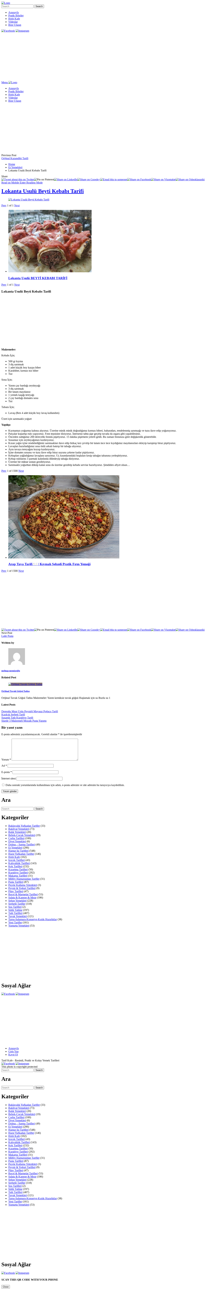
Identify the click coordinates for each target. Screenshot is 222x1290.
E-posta (6, 772)
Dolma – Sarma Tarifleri (21, 844)
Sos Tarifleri (15, 906)
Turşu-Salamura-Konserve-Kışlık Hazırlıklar (32, 919)
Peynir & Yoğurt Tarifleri (22, 888)
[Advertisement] (105, 56)
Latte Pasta (7, 636)
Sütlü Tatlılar (15, 910)
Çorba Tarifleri (16, 838)
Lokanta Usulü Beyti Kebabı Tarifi (42, 191)
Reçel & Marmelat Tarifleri (23, 894)
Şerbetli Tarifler (16, 903)
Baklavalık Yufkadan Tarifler (24, 825)
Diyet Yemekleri (17, 841)
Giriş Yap (13, 1051)
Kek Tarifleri (15, 866)
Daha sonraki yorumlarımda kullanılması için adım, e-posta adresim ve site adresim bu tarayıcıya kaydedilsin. (65, 785)
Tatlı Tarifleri (15, 913)
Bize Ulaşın (14, 24)
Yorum (6, 759)
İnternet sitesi (8, 778)
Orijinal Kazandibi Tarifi (14, 158)
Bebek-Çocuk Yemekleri (21, 835)
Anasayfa (13, 12)
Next (17, 205)
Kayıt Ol (13, 1054)
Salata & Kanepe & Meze (22, 897)
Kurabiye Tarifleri (18, 872)
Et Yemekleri (15, 167)
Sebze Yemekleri (17, 900)
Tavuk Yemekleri (17, 916)
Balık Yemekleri (17, 832)
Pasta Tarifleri (15, 881)
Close (5, 1286)
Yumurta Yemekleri (18, 925)
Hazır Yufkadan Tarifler (21, 853)
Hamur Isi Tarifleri (18, 850)
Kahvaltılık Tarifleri (19, 863)
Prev (3, 205)
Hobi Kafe (14, 18)
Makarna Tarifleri (17, 875)
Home (11, 164)
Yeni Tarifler (15, 922)
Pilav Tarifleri (15, 891)
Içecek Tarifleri (16, 860)
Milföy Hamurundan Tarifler (24, 878)
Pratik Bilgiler (16, 15)
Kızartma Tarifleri (18, 869)
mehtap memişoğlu (10, 670)
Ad (4, 765)
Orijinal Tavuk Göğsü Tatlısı (15, 691)
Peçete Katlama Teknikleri (22, 885)
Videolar (13, 21)
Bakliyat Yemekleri (18, 828)
